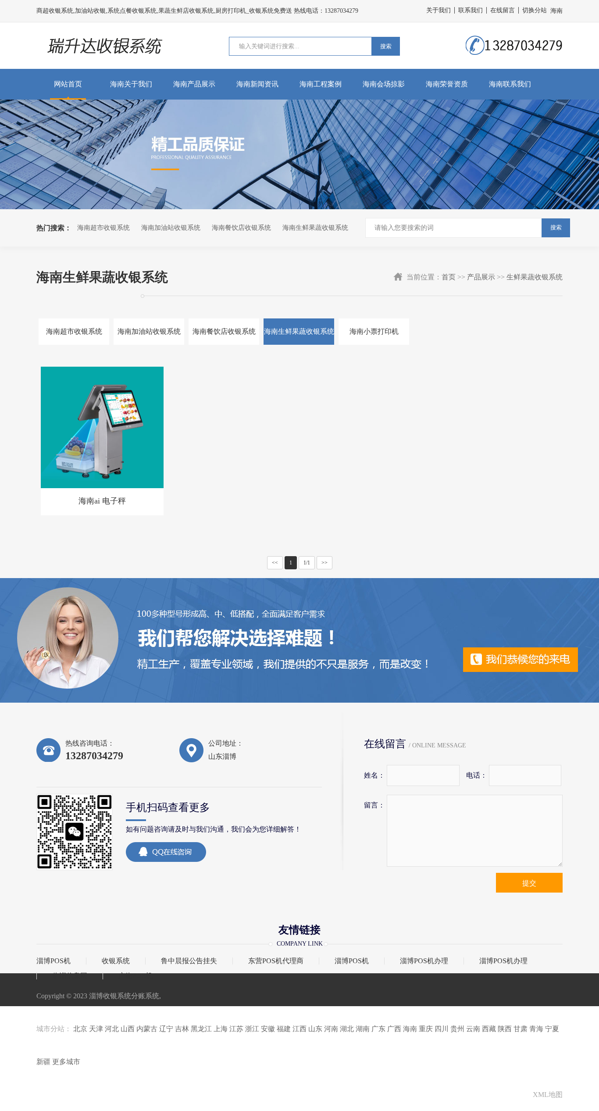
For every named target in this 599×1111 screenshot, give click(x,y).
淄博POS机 (53, 961)
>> (324, 563)
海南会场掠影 (384, 84)
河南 (331, 1028)
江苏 (236, 1028)
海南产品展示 (194, 84)
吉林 (182, 1028)
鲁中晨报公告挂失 (189, 961)
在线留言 (502, 10)
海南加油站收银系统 (170, 227)
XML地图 (548, 1094)
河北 (112, 1028)
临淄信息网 (69, 975)
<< (275, 563)
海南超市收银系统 (103, 227)
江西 (299, 1028)
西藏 (489, 1028)
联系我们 (470, 10)
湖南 (363, 1028)
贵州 (457, 1028)
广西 (394, 1028)
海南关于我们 (131, 84)
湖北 (347, 1028)
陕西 (505, 1028)
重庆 (426, 1028)
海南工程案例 (321, 84)
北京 (80, 1028)
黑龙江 (201, 1028)
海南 (410, 1028)
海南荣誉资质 (447, 84)
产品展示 (481, 277)
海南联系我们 (510, 84)
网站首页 (68, 84)
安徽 (268, 1028)
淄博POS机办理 (424, 961)
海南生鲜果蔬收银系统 (315, 227)
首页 (449, 277)
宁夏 (552, 1028)
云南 (473, 1028)
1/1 (306, 563)
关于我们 (438, 10)
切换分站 (534, 10)
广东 (378, 1028)
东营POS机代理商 (275, 961)
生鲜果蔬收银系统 (534, 277)
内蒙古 (146, 1028)
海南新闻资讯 (257, 84)
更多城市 (66, 1061)
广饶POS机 (135, 975)
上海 (221, 1028)
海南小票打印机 (374, 331)
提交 (529, 883)
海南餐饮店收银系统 (241, 227)
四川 (442, 1028)
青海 (536, 1028)
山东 (315, 1028)
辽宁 (166, 1028)
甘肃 (520, 1028)
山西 (128, 1028)
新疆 (43, 1061)
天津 (96, 1028)
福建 (284, 1028)
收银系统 (116, 961)
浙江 (252, 1028)
